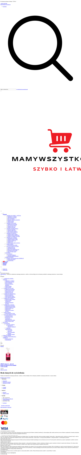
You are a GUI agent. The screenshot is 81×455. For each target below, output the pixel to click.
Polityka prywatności (7, 382)
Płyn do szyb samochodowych (13, 249)
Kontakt (4, 388)
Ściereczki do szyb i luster (12, 250)
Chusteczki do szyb (11, 247)
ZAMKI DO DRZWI (9, 257)
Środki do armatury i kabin (13, 239)
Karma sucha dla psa (11, 259)
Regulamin (5, 380)
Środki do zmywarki (11, 227)
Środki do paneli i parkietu (12, 234)
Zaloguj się (5, 268)
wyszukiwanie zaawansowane (22, 89)
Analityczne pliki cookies (5, 442)
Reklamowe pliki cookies (5, 445)
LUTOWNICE (9, 253)
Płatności (4, 392)
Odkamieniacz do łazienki (12, 238)
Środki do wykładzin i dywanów (14, 236)
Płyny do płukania (11, 218)
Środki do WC (10, 241)
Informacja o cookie (6, 383)
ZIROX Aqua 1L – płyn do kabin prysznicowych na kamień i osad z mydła (8, 365)
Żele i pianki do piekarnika (13, 231)
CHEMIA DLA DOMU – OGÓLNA (14, 215)
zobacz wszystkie (3, 369)
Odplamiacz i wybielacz (12, 216)
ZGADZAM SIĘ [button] (3, 453)
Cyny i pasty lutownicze (10, 331)
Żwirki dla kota (10, 260)
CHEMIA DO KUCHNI (11, 223)
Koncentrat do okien (11, 248)
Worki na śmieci (11, 222)
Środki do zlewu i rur (12, 226)
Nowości (2, 345)
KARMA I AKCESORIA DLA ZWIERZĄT (15, 258)
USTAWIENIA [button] (3, 451)
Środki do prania (11, 220)
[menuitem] (34, 237)
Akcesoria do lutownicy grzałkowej (12, 326)
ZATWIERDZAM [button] (4, 449)
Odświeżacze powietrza (12, 217)
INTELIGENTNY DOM (12, 245)
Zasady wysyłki (6, 393)
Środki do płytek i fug (12, 240)
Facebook (5, 6)
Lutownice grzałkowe (12, 255)
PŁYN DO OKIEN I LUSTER (13, 246)
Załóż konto (5, 270)
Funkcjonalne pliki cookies (5, 438)
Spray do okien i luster (12, 251)
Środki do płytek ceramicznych (13, 235)
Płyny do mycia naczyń (12, 225)
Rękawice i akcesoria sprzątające (14, 219)
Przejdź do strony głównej (5, 377)
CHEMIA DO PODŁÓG (11, 233)
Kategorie (2, 276)
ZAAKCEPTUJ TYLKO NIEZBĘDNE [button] (8, 452)
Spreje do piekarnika (11, 229)
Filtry (1, 343)
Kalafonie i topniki (11, 334)
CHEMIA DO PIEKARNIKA (12, 228)
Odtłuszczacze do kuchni (12, 224)
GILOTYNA (7, 252)
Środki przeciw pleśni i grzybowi (14, 242)
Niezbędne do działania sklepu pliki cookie (10, 435)
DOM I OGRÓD (10, 244)
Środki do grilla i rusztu (12, 230)
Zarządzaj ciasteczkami (5, 405)
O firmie (4, 387)
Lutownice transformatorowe (13, 256)
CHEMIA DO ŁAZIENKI (12, 237)
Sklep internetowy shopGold (5, 407)
